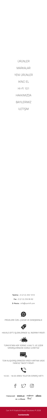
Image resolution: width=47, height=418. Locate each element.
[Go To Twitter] (23, 386)
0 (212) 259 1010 (27, 295)
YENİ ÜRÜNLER (23, 75)
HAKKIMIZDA (23, 95)
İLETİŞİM (23, 109)
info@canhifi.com (28, 303)
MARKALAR (23, 68)
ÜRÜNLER (24, 61)
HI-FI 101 (23, 88)
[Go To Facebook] (15, 386)
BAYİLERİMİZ (23, 102)
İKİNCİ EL (23, 81)
